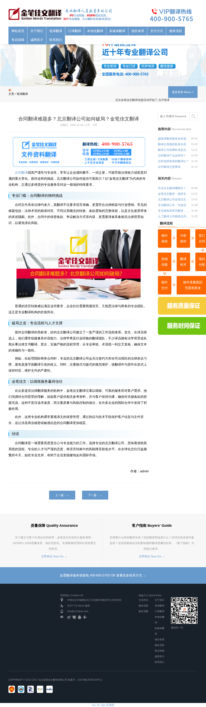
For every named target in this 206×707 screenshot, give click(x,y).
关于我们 (159, 600)
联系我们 (159, 662)
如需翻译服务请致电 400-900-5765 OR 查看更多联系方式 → (103, 575)
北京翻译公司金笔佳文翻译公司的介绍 (174, 199)
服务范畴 (143, 611)
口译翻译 (159, 611)
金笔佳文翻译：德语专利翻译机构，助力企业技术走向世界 (174, 193)
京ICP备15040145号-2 (90, 679)
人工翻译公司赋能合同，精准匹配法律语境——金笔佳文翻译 (174, 216)
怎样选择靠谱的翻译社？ (173, 161)
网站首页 (17, 31)
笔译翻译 (22, 93)
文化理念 (143, 600)
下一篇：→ (95, 495)
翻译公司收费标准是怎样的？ (174, 149)
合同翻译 (21, 172)
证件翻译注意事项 (169, 166)
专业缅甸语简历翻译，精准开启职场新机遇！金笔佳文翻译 (174, 210)
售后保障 (159, 650)
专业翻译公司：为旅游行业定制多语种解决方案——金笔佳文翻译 (174, 205)
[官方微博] (69, 617)
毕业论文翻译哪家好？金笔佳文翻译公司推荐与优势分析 (174, 188)
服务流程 (175, 31)
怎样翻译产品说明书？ (172, 155)
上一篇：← (62, 495)
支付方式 (156, 31)
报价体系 (159, 639)
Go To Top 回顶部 (103, 705)
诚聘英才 (159, 656)
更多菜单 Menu (182, 92)
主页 (11, 93)
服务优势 (143, 605)
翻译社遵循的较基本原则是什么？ (174, 144)
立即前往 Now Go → (54, 556)
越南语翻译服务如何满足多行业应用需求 (174, 138)
